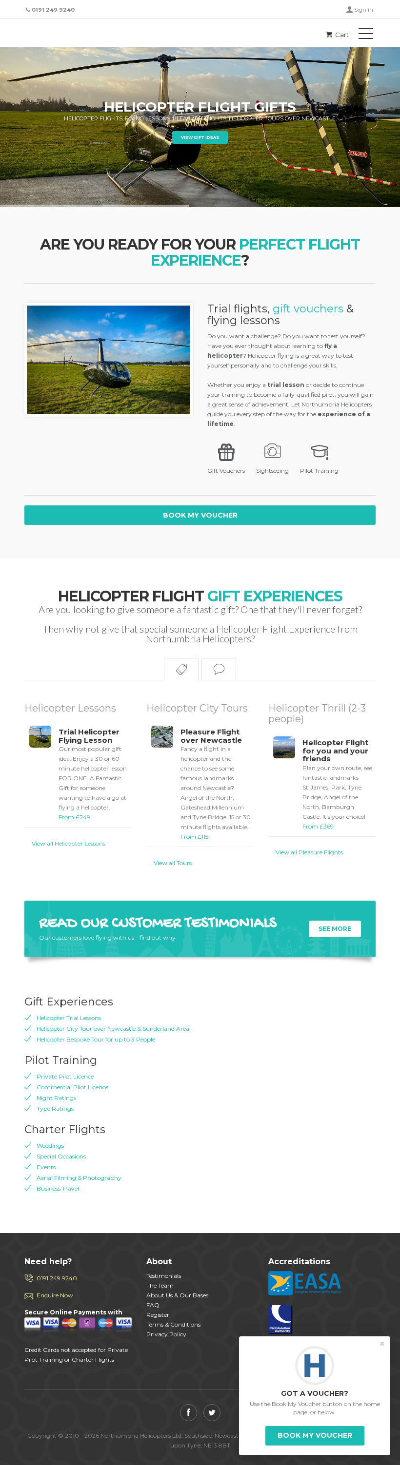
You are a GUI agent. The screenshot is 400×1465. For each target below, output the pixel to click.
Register (157, 1314)
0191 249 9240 (57, 1278)
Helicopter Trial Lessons (69, 1018)
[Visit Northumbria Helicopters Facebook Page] (188, 1412)
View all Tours (173, 863)
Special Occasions (61, 1156)
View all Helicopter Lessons (68, 843)
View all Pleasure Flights (309, 852)
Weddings (50, 1145)
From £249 (93, 774)
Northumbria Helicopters (68, 34)
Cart (341, 35)
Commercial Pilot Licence (72, 1087)
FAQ (153, 1305)
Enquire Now (55, 1295)
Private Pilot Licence (65, 1076)
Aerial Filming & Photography (79, 1177)
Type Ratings (55, 1108)
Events (46, 1167)
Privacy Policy (166, 1334)
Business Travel (58, 1188)
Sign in (363, 9)
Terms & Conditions (173, 1324)
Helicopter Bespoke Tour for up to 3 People (96, 1039)
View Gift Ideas (200, 137)
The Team (160, 1285)
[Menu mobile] (366, 35)
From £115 (215, 784)
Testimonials (163, 1275)
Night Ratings (56, 1097)
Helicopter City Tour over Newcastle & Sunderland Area (113, 1028)
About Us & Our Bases (177, 1295)
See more (335, 928)
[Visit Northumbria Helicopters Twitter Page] (211, 1412)
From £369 (337, 784)
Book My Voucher (200, 515)
